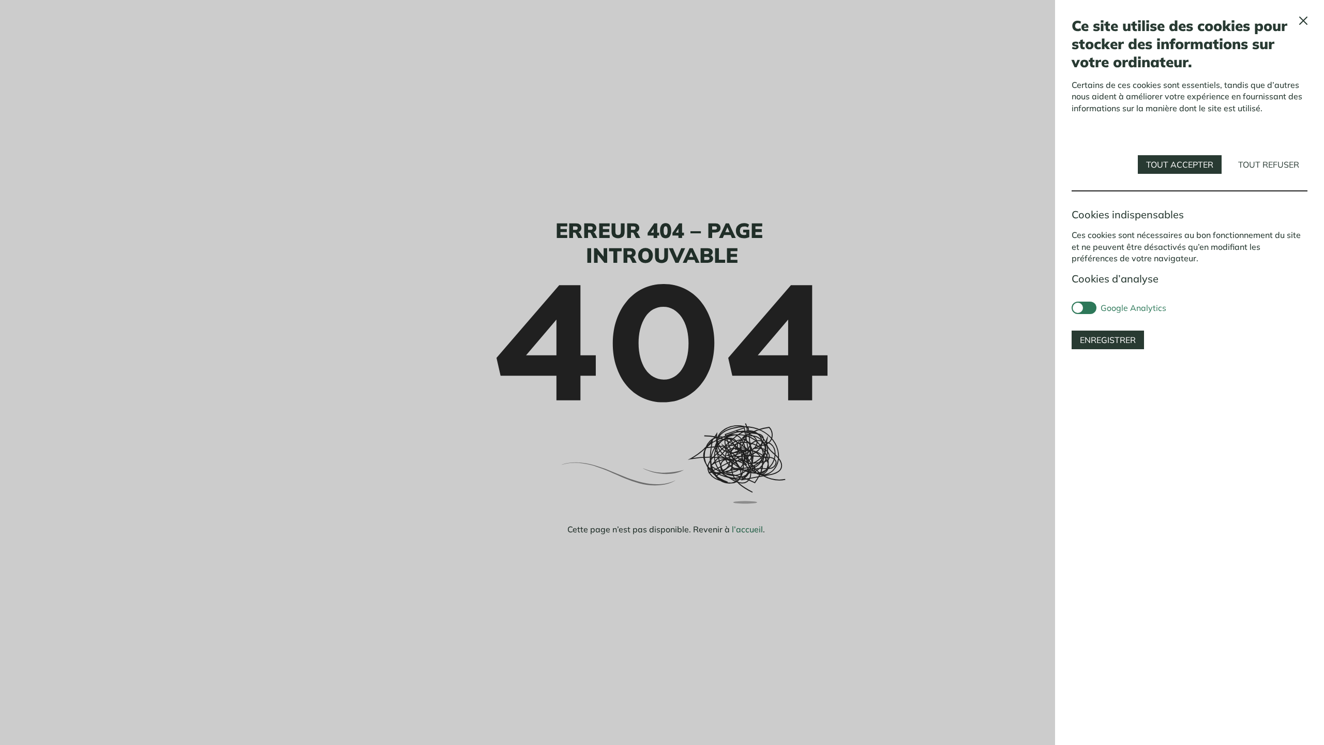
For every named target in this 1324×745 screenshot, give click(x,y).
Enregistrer (1108, 340)
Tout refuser (1268, 164)
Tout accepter (1179, 164)
